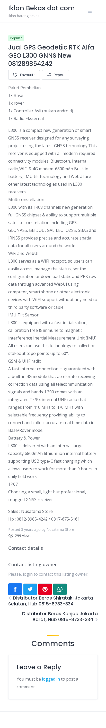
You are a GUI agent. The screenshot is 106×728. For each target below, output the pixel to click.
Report (59, 74)
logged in (51, 679)
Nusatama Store (60, 529)
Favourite (28, 74)
